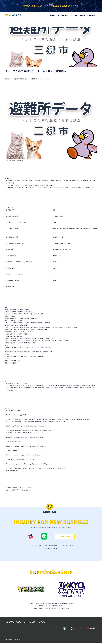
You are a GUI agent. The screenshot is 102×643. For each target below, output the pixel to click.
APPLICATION (63, 15)
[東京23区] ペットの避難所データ (30, 79)
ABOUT (82, 15)
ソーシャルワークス (44, 79)
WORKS (52, 15)
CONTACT (91, 15)
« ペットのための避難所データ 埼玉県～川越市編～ (19, 487)
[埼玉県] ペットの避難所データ (13, 79)
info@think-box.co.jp (12, 470)
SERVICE (74, 15)
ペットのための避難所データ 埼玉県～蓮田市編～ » (19, 490)
